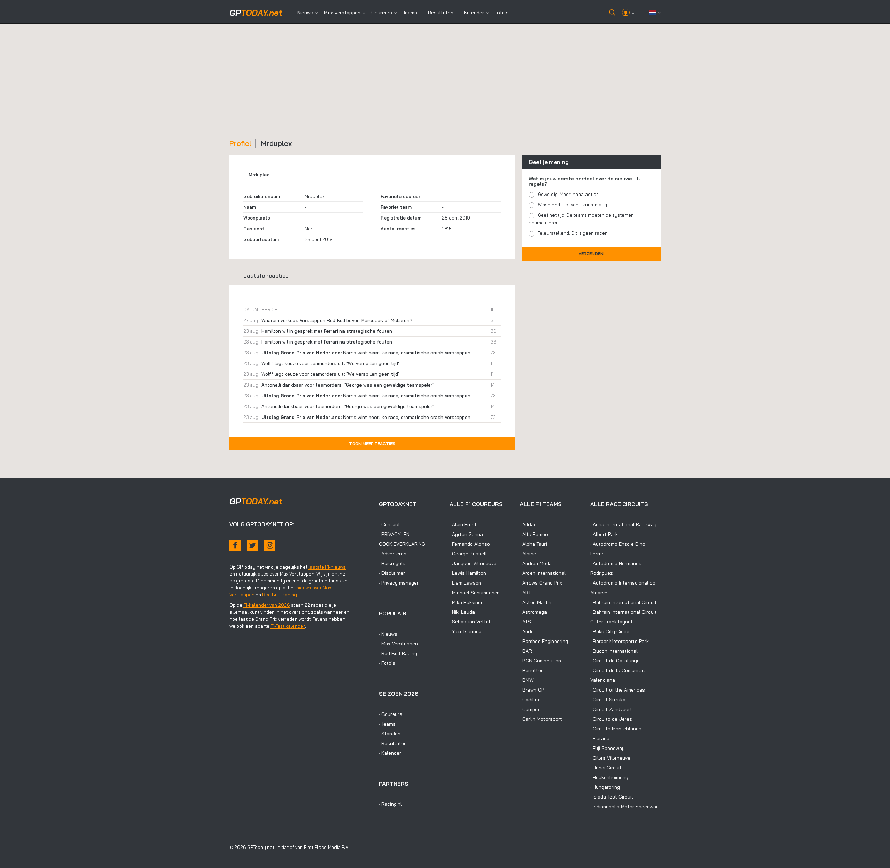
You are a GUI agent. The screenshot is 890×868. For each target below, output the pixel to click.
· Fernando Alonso (470, 544)
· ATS (525, 622)
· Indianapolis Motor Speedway (624, 806)
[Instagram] (269, 545)
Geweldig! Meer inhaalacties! (569, 194)
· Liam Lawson (465, 583)
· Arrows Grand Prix (541, 583)
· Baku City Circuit (610, 631)
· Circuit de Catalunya (615, 661)
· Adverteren (392, 554)
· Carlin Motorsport (541, 719)
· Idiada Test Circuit (611, 797)
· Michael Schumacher (474, 592)
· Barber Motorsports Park (619, 641)
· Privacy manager (399, 583)
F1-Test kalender (287, 626)
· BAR (526, 651)
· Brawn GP (532, 690)
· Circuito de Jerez (611, 719)
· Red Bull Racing (398, 653)
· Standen (389, 733)
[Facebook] (235, 545)
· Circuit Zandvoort (611, 709)
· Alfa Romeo (534, 534)
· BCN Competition (540, 661)
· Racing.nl (390, 804)
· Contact (389, 524)
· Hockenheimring (609, 777)
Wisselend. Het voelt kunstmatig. (573, 204)
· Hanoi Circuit (606, 767)
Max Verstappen (342, 12)
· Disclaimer (392, 573)
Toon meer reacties (372, 443)
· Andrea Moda (536, 563)
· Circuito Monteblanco (615, 729)
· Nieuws (388, 634)
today (255, 12)
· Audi (526, 631)
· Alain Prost (463, 524)
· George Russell (468, 554)
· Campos (530, 709)
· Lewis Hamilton (468, 573)
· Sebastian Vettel (470, 622)
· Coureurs (390, 714)
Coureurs (381, 12)
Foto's (502, 12)
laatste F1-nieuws (327, 567)
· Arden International (543, 573)
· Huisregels (392, 563)
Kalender (474, 12)
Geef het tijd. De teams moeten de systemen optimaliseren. (581, 218)
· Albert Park (604, 534)
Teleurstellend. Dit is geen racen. (573, 233)
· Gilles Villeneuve (610, 758)
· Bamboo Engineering (544, 641)
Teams (410, 12)
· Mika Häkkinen (467, 602)
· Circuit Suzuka (607, 699)
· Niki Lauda (462, 612)
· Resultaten (393, 743)
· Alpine (528, 554)
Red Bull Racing (279, 594)
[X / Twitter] (252, 545)
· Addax (528, 524)
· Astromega (533, 612)
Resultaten (440, 12)
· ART (525, 592)
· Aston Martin (535, 602)
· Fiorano (599, 738)
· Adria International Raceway (623, 524)
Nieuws (305, 12)
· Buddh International (614, 651)
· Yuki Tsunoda (466, 631)
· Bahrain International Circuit (623, 602)
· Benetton (532, 670)
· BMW (527, 680)
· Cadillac (530, 699)
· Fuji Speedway (607, 748)
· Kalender (390, 753)
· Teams (387, 724)
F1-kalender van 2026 (266, 605)
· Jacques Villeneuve (473, 563)
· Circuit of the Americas (617, 690)
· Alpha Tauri (533, 544)
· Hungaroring (605, 787)
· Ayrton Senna (466, 534)
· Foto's (387, 663)
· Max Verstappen (398, 643)
